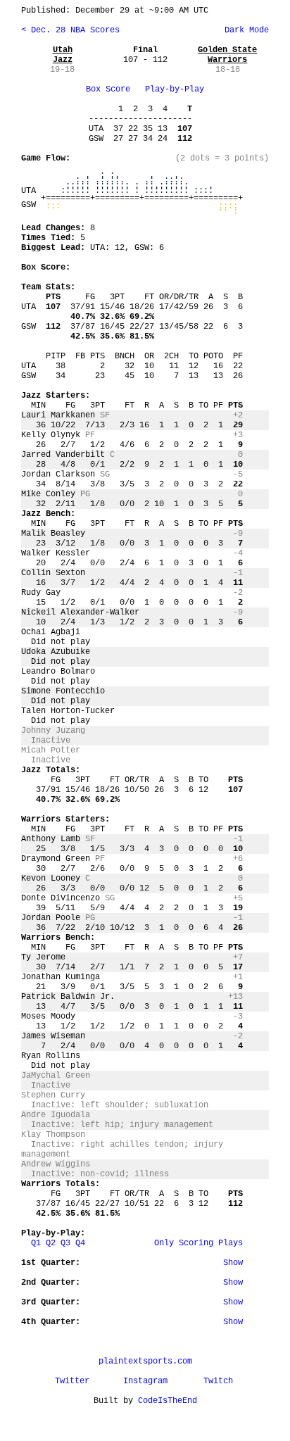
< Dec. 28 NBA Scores (70, 30)
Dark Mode (244, 30)
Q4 (80, 1243)
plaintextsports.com (145, 1361)
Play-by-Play (174, 89)
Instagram (145, 1381)
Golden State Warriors (227, 55)
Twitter (72, 1381)
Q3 (65, 1243)
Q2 (51, 1243)
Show (233, 1263)
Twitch (218, 1381)
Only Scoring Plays (198, 1243)
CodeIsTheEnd (167, 1401)
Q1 (36, 1243)
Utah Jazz (62, 55)
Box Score (108, 89)
